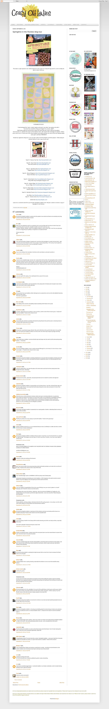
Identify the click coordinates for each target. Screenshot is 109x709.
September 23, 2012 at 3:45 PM (23, 429)
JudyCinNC (18, 627)
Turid (17, 434)
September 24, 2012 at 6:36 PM (23, 572)
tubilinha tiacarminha (21, 394)
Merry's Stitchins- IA (89, 224)
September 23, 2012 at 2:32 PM (23, 412)
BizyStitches (19, 309)
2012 (87, 294)
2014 (87, 291)
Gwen (17, 607)
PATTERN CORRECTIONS (32, 24)
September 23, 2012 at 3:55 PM (23, 452)
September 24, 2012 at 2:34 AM (23, 535)
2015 (87, 289)
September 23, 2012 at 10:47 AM (23, 287)
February (89, 348)
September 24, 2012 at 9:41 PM (23, 593)
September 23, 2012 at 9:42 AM (23, 246)
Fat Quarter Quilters (89, 204)
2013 (87, 293)
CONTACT (84, 24)
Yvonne (18, 328)
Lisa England (19, 282)
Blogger (57, 698)
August (88, 337)
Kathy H (18, 559)
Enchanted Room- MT (90, 198)
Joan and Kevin (19, 416)
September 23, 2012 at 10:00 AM (23, 269)
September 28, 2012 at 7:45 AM (23, 660)
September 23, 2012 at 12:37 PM (23, 351)
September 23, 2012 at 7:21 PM (23, 481)
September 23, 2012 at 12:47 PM (23, 362)
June (88, 340)
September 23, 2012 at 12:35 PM (23, 342)
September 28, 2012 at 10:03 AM (23, 669)
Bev (17, 223)
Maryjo (17, 617)
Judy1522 (18, 383)
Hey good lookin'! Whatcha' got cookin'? (90, 317)
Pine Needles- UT (89, 238)
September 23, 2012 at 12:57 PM (23, 379)
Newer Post (15, 682)
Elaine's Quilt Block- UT (90, 193)
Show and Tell (89, 329)
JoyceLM (18, 539)
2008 (87, 358)
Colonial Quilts (88, 184)
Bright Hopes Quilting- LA (90, 181)
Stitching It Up (88, 261)
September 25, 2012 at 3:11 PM (23, 613)
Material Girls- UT (89, 220)
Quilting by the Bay (89, 242)
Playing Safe (89, 314)
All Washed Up (88, 176)
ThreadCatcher (19, 464)
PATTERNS (20, 24)
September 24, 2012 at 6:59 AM (23, 555)
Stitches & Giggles (89, 259)
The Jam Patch (88, 264)
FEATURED (59, 24)
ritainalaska (19, 366)
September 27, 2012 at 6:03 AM (23, 641)
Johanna (18, 274)
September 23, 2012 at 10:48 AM (23, 297)
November (89, 298)
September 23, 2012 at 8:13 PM (23, 505)
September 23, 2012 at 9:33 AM (23, 235)
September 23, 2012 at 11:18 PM (23, 526)
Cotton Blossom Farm (90, 189)
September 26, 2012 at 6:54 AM (23, 622)
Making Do (88, 328)
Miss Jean (18, 301)
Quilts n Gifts (88, 246)
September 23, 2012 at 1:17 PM (23, 390)
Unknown (18, 587)
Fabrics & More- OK (89, 202)
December (89, 296)
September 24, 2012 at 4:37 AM (23, 546)
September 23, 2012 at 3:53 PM (23, 440)
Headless (88, 307)
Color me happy (89, 331)
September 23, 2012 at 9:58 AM (23, 254)
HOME (13, 24)
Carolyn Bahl (19, 530)
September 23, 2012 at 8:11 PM (23, 496)
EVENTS (43, 24)
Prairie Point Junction (90, 239)
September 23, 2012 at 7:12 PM (23, 469)
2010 (87, 354)
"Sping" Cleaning (90, 303)
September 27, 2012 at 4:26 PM (23, 650)
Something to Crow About (90, 258)
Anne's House (19, 473)
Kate (17, 550)
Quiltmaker (87, 244)
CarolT (17, 598)
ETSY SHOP (67, 24)
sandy (17, 319)
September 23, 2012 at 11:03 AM (23, 314)
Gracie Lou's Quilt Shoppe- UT (89, 211)
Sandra (17, 258)
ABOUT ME (76, 24)
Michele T (18, 645)
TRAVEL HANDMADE (91, 305)
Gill (17, 291)
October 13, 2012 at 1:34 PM (22, 677)
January (88, 350)
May (88, 342)
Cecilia (17, 346)
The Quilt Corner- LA (89, 270)
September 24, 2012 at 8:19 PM (23, 583)
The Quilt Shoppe (89, 272)
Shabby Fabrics (88, 252)
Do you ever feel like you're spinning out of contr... (91, 321)
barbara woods (19, 375)
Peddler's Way (88, 236)
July (88, 339)
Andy (17, 424)
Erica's (86, 199)
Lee (17, 664)
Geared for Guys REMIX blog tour (90, 334)
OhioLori (18, 485)
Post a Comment (18, 679)
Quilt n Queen (19, 636)
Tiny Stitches (88, 275)
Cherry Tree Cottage (89, 183)
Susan (17, 456)
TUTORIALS (51, 24)
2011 (87, 352)
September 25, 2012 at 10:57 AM (23, 603)
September (89, 302)
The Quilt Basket (88, 269)
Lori (17, 655)
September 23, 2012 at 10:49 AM (23, 305)
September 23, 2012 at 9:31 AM (23, 219)
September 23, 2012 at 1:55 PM (23, 403)
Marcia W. (18, 407)
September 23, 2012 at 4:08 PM (23, 460)
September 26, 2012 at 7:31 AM (23, 632)
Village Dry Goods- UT (90, 277)
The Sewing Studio (89, 273)
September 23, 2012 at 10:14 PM (23, 514)
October (88, 300)
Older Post (62, 682)
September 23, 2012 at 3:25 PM (23, 420)
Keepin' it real (89, 326)
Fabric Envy (87, 201)
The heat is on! (89, 312)
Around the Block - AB (90, 178)
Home (39, 682)
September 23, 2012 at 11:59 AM (23, 333)
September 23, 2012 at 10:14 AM (23, 277)
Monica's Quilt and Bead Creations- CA (90, 227)
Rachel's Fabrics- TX (89, 247)
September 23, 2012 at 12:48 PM (23, 371)
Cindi (17, 518)
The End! (88, 324)
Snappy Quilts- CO (89, 256)
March (88, 346)
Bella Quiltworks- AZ (89, 180)
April (88, 344)
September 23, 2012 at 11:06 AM (23, 324)
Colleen (18, 239)
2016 (87, 287)
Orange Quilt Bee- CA (90, 234)
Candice (18, 250)
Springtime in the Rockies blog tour (90, 310)
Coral (17, 673)
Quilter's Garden (88, 241)
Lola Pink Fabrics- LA (90, 218)
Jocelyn (18, 356)
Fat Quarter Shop (89, 206)
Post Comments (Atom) (23, 684)
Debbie (17, 509)
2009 (87, 356)
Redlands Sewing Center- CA (89, 250)
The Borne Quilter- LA (90, 263)
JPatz (17, 214)
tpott (17, 337)
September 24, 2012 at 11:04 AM (23, 564)
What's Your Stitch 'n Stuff (90, 278)
